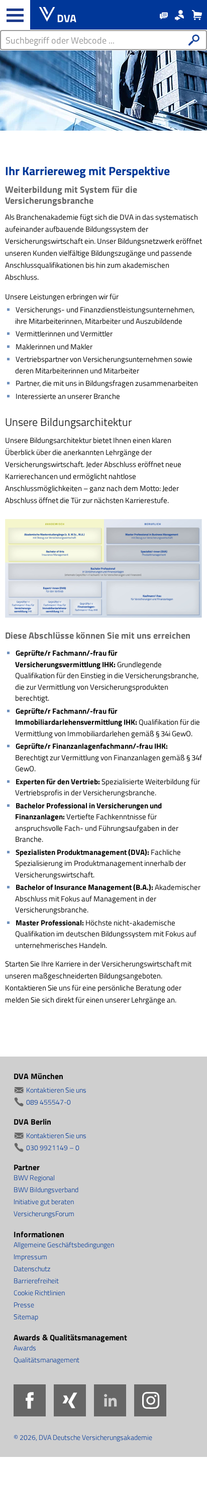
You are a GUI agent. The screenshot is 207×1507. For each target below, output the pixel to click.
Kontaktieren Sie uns (56, 1090)
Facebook (30, 1400)
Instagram (150, 1400)
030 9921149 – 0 (52, 1147)
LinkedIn (110, 1400)
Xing (70, 1400)
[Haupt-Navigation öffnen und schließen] (15, 15)
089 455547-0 (48, 1102)
